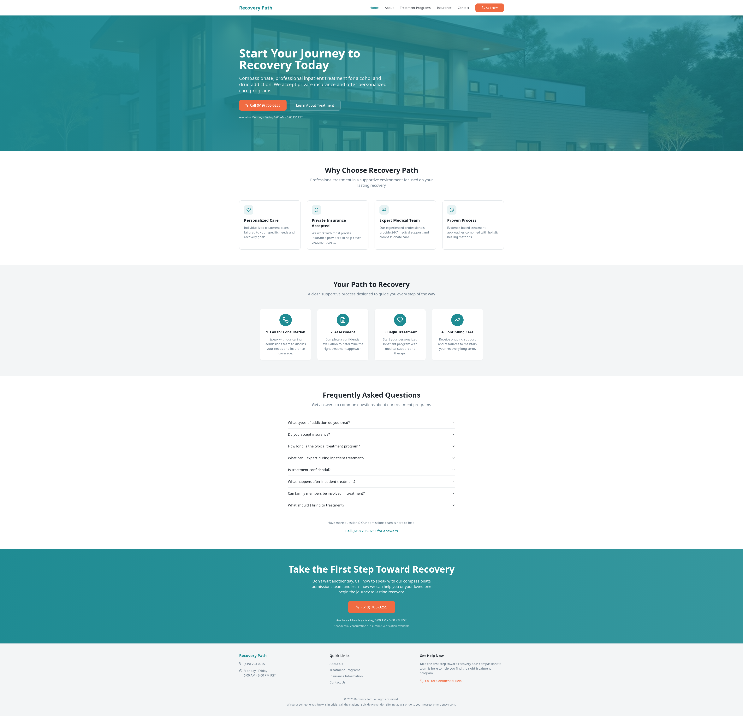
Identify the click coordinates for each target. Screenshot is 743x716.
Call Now (492, 7)
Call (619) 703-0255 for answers (371, 531)
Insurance (444, 8)
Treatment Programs (415, 8)
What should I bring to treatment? (316, 505)
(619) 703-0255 (374, 607)
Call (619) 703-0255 (265, 105)
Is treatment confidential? (309, 469)
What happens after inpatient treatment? (321, 481)
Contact (463, 8)
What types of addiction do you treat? (319, 422)
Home (374, 8)
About (389, 8)
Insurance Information (346, 676)
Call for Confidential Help (443, 681)
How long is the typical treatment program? (324, 446)
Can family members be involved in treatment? (326, 493)
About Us (336, 664)
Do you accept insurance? (309, 434)
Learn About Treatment (315, 105)
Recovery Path (255, 8)
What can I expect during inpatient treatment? (326, 458)
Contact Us (338, 682)
